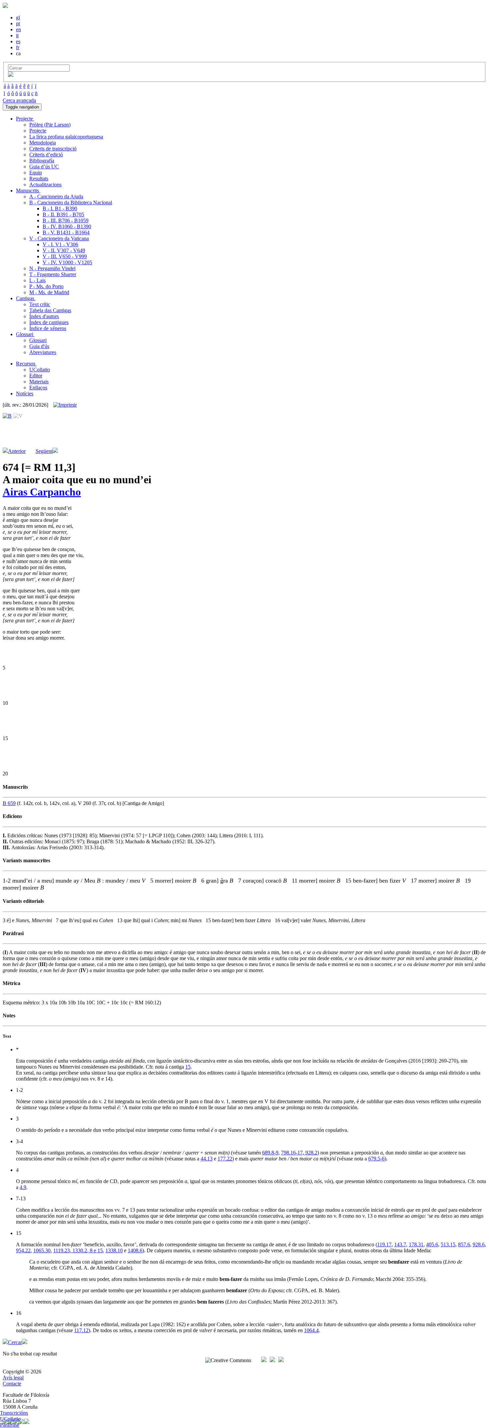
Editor (35, 375)
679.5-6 (376, 1158)
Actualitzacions (45, 184)
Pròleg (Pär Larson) (50, 124)
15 (188, 1067)
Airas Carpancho (42, 492)
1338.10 (114, 1250)
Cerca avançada (19, 100)
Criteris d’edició (46, 154)
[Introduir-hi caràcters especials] (10, 75)
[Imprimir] (65, 405)
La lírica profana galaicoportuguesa (66, 136)
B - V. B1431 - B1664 (66, 232)
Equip (35, 172)
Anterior (17, 451)
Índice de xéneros (47, 328)
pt (18, 23)
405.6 (432, 1244)
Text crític (39, 304)
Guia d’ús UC (44, 166)
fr (17, 47)
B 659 (9, 803)
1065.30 (42, 1250)
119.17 (384, 1244)
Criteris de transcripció (53, 148)
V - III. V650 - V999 (65, 256)
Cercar (15, 1342)
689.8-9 (270, 1152)
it (17, 35)
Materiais (39, 381)
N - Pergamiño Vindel (52, 268)
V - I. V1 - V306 (60, 244)
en (18, 29)
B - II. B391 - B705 (63, 214)
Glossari (38, 340)
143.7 (400, 1244)
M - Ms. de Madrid (49, 292)
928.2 (310, 1152)
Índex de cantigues (49, 322)
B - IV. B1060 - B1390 (67, 226)
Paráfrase (9, 1425)
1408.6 (135, 1250)
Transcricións (14, 1413)
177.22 (225, 1158)
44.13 (207, 1158)
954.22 (23, 1250)
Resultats (38, 178)
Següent (44, 451)
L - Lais (37, 280)
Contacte (12, 1383)
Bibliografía (41, 160)
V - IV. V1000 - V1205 (67, 262)
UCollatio (39, 369)
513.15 (448, 1244)
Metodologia (42, 142)
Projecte (37, 130)
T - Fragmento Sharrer (52, 274)
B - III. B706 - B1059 (65, 220)
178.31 (416, 1244)
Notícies (24, 393)
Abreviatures (42, 352)
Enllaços (38, 387)
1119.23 (61, 1250)
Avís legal (13, 1377)
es (18, 41)
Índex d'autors (44, 316)
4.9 (23, 1187)
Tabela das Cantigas (50, 310)
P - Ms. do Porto (46, 286)
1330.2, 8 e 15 (87, 1250)
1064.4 (311, 1330)
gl (18, 17)
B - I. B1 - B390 (60, 208)
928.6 (479, 1244)
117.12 (81, 1330)
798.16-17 (292, 1152)
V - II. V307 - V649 (64, 250)
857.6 (464, 1244)
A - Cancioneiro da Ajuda (56, 196)
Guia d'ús (39, 346)
